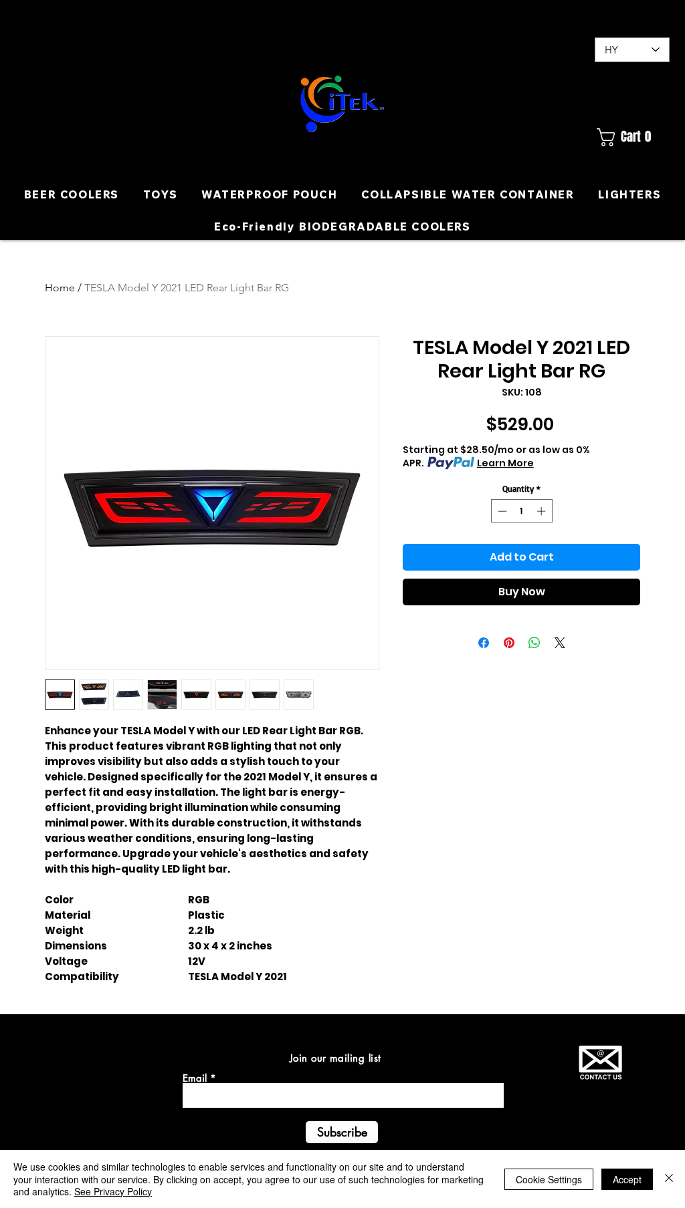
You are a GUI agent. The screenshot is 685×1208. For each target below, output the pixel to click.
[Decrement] (501, 511)
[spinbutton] (521, 511)
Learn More (505, 463)
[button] (632, 137)
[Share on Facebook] (484, 643)
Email (195, 1078)
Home (60, 287)
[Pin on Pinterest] (509, 643)
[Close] (669, 1179)
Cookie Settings (549, 1179)
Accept (627, 1179)
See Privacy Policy (113, 1191)
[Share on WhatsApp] (534, 643)
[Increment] (542, 511)
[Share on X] (560, 643)
